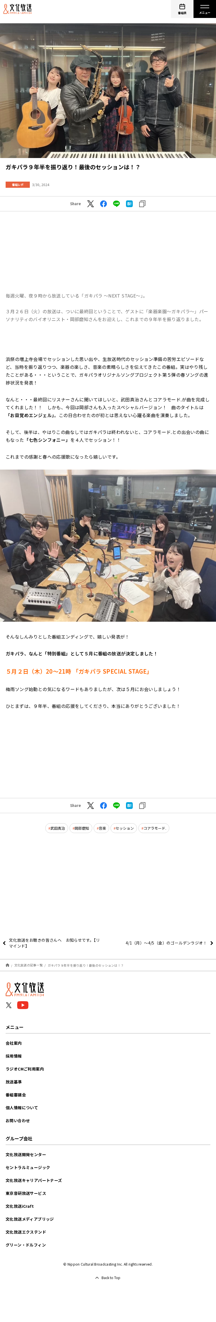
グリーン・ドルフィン (26, 1245)
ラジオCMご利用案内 (25, 1069)
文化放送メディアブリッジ (30, 1219)
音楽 (102, 828)
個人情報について (22, 1107)
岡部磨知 (82, 828)
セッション (125, 828)
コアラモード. (154, 828)
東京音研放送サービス (26, 1193)
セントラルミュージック (28, 1167)
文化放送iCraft (20, 1206)
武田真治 (57, 828)
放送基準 (14, 1082)
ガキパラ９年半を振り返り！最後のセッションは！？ (86, 965)
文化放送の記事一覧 (28, 965)
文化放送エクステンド (26, 1232)
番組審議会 (16, 1094)
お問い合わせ (18, 1120)
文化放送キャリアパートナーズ (34, 1180)
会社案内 (14, 1043)
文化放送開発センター (26, 1154)
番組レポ (17, 184)
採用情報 (14, 1056)
